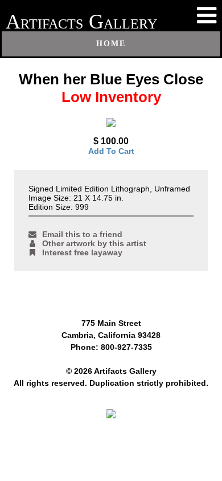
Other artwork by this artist (94, 243)
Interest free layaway (82, 252)
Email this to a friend (82, 234)
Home (111, 43)
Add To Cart (111, 151)
